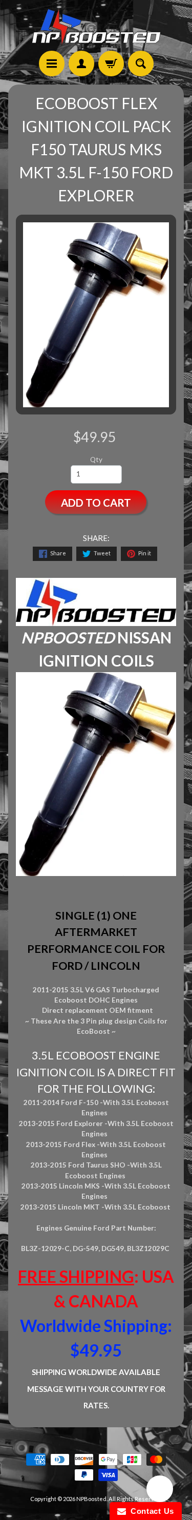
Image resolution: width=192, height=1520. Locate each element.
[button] (159, 1490)
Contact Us (150, 1511)
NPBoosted (91, 1498)
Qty (96, 459)
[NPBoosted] (96, 27)
